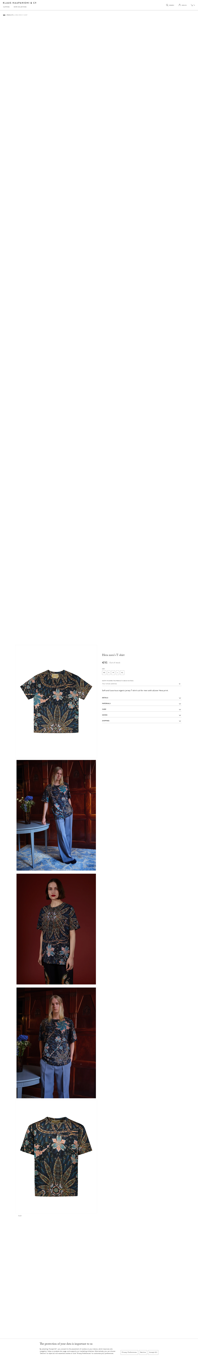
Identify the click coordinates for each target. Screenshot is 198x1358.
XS (104, 672)
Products (10, 15)
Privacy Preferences (129, 1352)
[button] (56, 701)
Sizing (104, 715)
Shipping (105, 721)
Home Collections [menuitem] (20, 7)
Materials (106, 703)
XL (122, 672)
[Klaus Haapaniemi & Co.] (19, 3)
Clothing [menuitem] (6, 7)
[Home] (4, 15)
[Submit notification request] (179, 684)
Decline (143, 1352)
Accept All (153, 1352)
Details (105, 698)
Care (104, 709)
